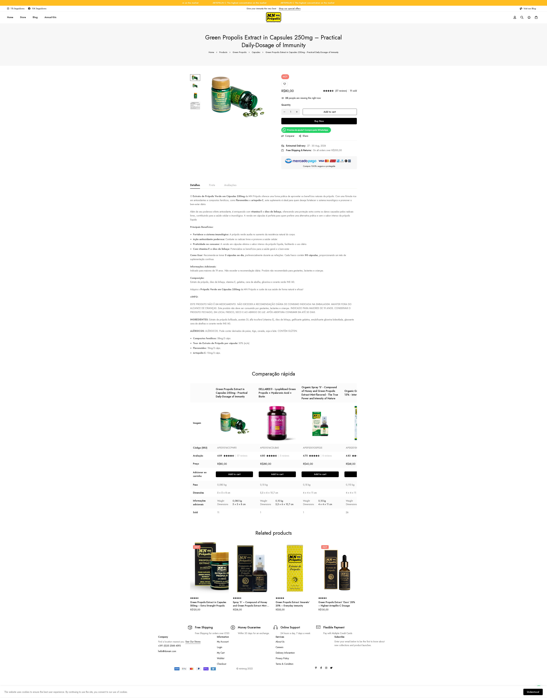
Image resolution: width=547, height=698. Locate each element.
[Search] (521, 17)
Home (211, 52)
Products (223, 52)
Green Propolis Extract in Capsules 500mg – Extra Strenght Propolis (208, 604)
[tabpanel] (273, 275)
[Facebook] (321, 668)
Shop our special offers (290, 8)
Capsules (256, 52)
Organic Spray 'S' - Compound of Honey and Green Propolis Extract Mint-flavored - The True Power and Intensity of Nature (320, 392)
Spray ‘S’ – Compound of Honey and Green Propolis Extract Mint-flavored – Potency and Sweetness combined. (251, 607)
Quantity (286, 105)
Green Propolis (240, 52)
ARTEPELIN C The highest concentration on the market (207, 2)
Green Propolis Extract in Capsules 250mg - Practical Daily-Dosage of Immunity (231, 392)
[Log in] (514, 17)
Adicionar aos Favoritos (284, 84)
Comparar (289, 136)
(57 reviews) (341, 90)
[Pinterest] (316, 668)
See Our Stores (193, 641)
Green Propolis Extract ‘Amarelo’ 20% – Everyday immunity (293, 604)
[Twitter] (331, 668)
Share (305, 136)
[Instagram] (326, 668)
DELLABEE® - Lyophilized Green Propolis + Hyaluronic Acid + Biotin (277, 392)
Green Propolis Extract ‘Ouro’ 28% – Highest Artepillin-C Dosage (336, 604)
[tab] (195, 185)
